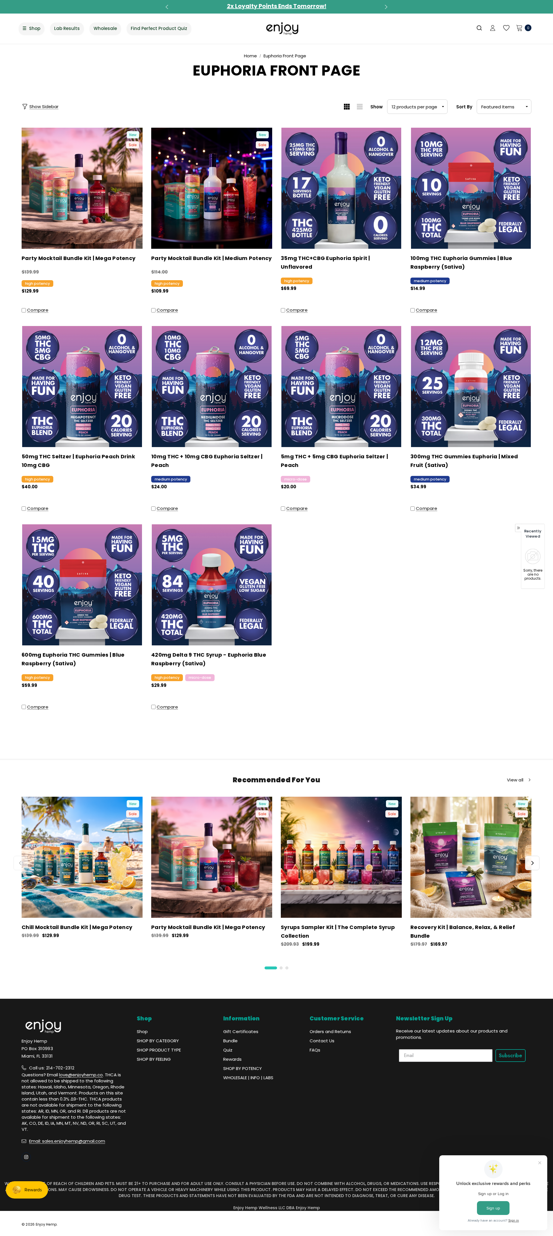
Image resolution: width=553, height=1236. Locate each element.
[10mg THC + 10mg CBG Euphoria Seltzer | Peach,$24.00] (211, 386)
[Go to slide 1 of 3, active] (271, 967)
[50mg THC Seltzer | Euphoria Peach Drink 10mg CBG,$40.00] (82, 386)
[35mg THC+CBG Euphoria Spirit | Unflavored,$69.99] (341, 188)
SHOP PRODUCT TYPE (159, 1050)
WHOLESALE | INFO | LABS (248, 1078)
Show (376, 107)
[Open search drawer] (479, 28)
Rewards (232, 1059)
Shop (142, 1031)
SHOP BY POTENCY (242, 1068)
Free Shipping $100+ (276, 6)
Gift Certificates (240, 1031)
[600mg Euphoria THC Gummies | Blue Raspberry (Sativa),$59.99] (82, 584)
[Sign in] (492, 28)
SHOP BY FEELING (154, 1059)
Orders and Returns (330, 1031)
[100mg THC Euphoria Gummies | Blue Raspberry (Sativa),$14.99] (470, 188)
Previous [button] (167, 6)
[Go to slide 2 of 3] (281, 967)
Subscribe (510, 1055)
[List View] (359, 107)
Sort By (464, 107)
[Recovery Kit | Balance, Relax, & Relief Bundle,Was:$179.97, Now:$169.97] (470, 857)
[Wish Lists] (506, 28)
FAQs (315, 1050)
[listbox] (504, 106)
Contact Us (322, 1041)
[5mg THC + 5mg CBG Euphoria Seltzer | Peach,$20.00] (341, 386)
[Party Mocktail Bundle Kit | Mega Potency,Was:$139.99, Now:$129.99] (82, 188)
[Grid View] (346, 107)
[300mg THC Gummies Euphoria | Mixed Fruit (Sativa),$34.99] (470, 386)
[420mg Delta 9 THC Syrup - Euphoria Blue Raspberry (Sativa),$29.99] (211, 584)
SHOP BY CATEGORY (158, 1041)
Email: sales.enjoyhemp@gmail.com (67, 1141)
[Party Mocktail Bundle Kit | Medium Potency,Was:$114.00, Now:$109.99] (211, 188)
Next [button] (385, 6)
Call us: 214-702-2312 (51, 1068)
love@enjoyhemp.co (81, 1075)
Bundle (230, 1041)
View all (515, 780)
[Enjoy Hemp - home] (282, 28)
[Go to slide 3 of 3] (286, 967)
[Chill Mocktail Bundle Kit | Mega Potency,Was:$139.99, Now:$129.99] (82, 857)
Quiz (227, 1050)
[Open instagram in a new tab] (26, 1157)
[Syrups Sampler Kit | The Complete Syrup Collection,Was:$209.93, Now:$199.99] (341, 857)
